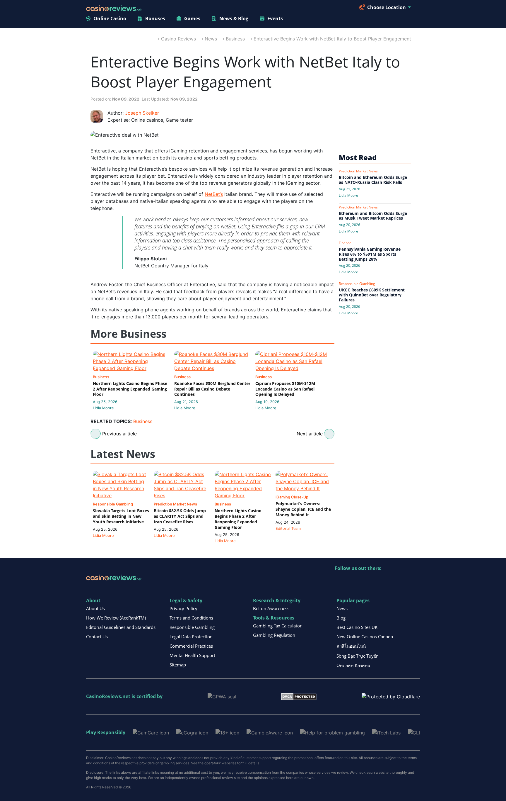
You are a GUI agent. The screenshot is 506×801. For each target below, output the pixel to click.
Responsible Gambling (192, 627)
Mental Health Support (192, 655)
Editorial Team (288, 528)
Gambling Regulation (274, 635)
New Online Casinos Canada (364, 636)
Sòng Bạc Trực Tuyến (357, 656)
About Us (95, 608)
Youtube (377, 580)
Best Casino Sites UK (356, 627)
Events (275, 18)
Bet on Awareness (271, 608)
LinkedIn (352, 580)
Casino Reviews (178, 39)
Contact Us (97, 636)
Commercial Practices (191, 646)
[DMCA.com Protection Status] (299, 696)
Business (235, 39)
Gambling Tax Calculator (277, 626)
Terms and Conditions (191, 618)
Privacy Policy (183, 608)
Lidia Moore (103, 408)
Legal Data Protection (191, 636)
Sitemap (178, 665)
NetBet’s (214, 194)
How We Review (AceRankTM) (116, 618)
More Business (128, 334)
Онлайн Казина (353, 665)
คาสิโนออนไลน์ (351, 646)
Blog (341, 618)
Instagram (402, 580)
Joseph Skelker (142, 113)
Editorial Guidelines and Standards (120, 627)
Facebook (390, 580)
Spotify (415, 580)
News (211, 39)
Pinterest (365, 580)
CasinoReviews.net (108, 696)
